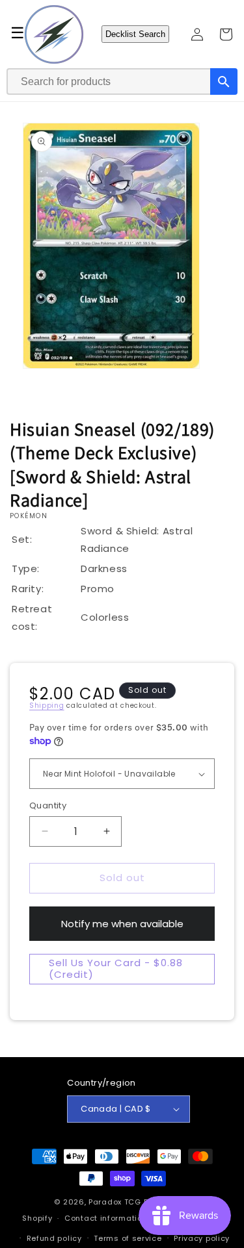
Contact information (105, 1218)
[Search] (223, 81)
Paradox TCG (114, 1202)
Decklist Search (135, 34)
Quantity (47, 805)
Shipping (46, 705)
